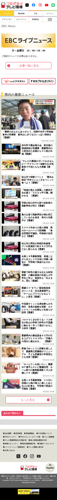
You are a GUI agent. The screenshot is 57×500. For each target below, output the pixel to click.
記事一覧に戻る (29, 65)
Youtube (46, 5)
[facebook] (25, 456)
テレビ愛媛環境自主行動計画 (15, 440)
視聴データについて (46, 444)
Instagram (40, 5)
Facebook (33, 5)
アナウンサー (7, 19)
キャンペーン (21, 19)
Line (53, 5)
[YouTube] (39, 456)
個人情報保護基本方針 (38, 440)
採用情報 (18, 433)
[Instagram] (32, 456)
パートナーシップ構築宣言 (15, 447)
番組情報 (21, 13)
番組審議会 (30, 433)
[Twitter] (18, 456)
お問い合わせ (10, 450)
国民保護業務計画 (28, 444)
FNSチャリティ (10, 437)
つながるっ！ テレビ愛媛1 (11, 5)
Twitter (27, 5)
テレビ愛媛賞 (49, 437)
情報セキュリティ (11, 444)
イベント (50, 13)
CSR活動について (45, 433)
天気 (35, 13)
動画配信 (35, 19)
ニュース (7, 13)
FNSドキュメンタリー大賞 (30, 437)
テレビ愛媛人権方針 (36, 447)
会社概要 (8, 433)
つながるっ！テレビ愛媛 (28, 468)
